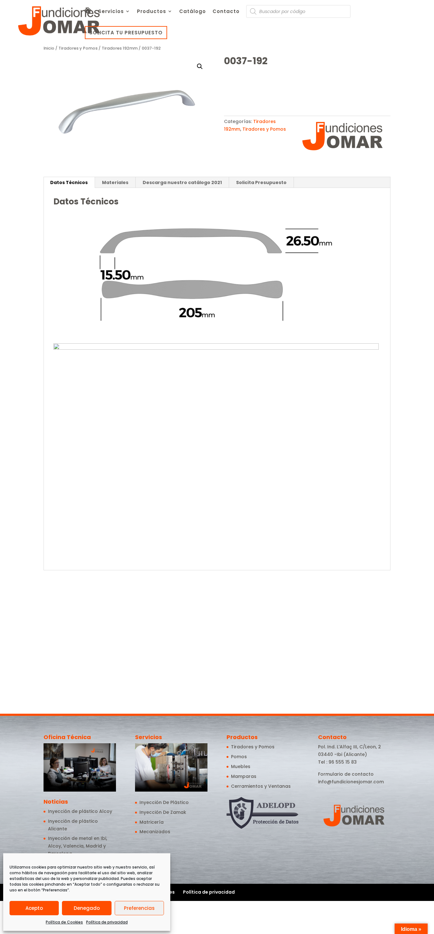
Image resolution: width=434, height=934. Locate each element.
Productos (151, 12)
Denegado (87, 908)
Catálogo (192, 12)
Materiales (115, 182)
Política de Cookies (64, 922)
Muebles (240, 766)
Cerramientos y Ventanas (261, 786)
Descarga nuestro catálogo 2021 (182, 182)
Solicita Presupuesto (261, 182)
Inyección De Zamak (162, 812)
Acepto (34, 908)
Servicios (111, 12)
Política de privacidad (107, 922)
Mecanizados (154, 831)
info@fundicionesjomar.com (351, 782)
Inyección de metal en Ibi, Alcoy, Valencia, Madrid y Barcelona (77, 846)
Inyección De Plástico (164, 802)
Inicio (49, 48)
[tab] (69, 182)
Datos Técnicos (69, 182)
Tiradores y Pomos (78, 48)
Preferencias (139, 908)
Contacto (226, 12)
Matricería (151, 822)
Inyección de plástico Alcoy (80, 811)
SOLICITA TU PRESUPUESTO (126, 32)
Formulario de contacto (346, 774)
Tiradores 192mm (120, 48)
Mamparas (243, 776)
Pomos (239, 756)
